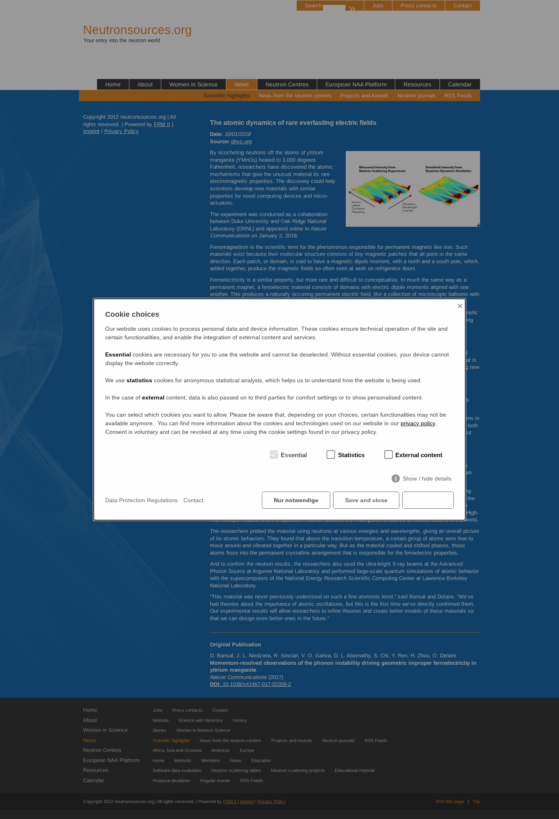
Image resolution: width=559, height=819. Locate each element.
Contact (193, 500)
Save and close (366, 500)
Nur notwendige (296, 500)
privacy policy (418, 423)
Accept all (428, 500)
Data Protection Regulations (141, 500)
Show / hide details (427, 478)
